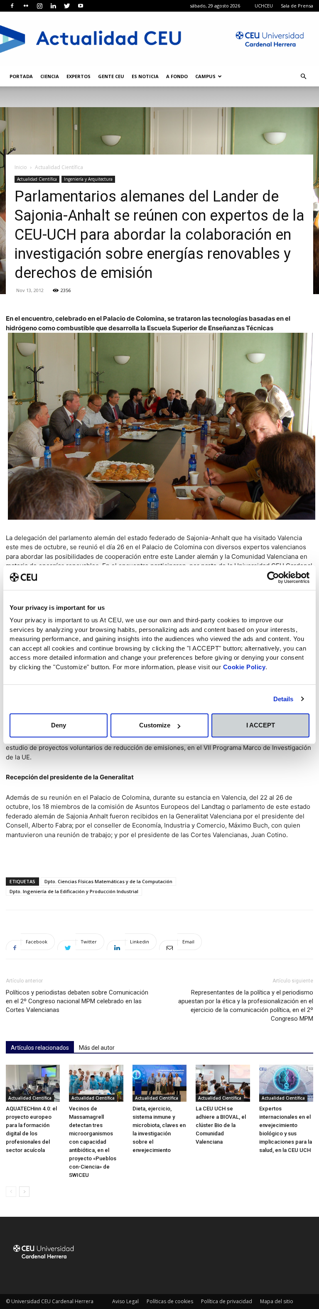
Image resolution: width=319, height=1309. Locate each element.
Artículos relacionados (40, 1047)
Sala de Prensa (297, 5)
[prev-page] (11, 1191)
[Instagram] (39, 6)
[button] (303, 77)
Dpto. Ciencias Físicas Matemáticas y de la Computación (108, 881)
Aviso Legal (125, 1301)
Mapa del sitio (276, 1301)
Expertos (78, 76)
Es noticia (145, 76)
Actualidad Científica (37, 179)
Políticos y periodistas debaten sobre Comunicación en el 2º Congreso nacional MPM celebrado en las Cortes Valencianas (77, 1001)
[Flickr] (26, 6)
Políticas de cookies (170, 1301)
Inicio (21, 167)
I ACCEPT (260, 725)
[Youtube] (80, 6)
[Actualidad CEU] (159, 39)
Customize (154, 725)
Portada (21, 76)
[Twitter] (67, 6)
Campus (205, 76)
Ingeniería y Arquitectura (88, 179)
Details (283, 698)
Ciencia (49, 76)
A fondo (177, 76)
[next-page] (24, 1191)
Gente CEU (111, 76)
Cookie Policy (244, 666)
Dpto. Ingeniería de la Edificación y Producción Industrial (74, 891)
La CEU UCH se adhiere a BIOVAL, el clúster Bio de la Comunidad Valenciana (221, 1125)
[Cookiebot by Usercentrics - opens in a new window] (273, 577)
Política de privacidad (226, 1301)
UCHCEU (264, 5)
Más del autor (97, 1047)
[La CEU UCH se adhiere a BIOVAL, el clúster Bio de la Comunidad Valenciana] (223, 1083)
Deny (58, 725)
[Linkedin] (53, 6)
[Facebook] (12, 6)
